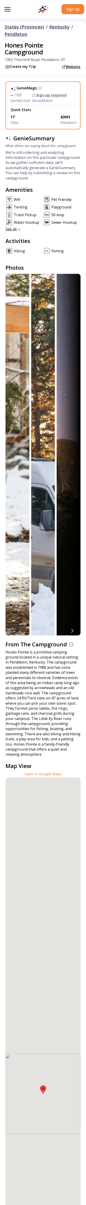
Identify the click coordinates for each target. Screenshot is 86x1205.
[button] (43, 9)
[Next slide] (72, 630)
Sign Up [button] (72, 9)
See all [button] (11, 229)
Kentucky (59, 27)
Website (73, 66)
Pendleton (16, 34)
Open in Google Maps (43, 773)
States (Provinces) (24, 27)
